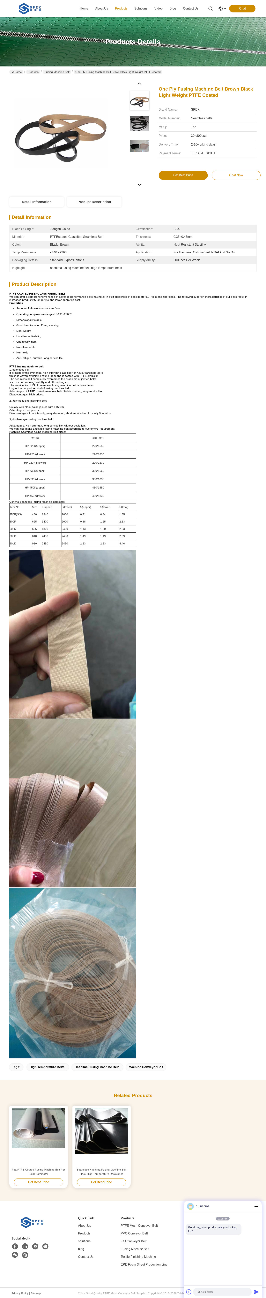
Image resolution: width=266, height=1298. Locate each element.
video (158, 8)
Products (33, 71)
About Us (84, 1225)
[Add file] (189, 1292)
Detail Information (37, 202)
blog (173, 8)
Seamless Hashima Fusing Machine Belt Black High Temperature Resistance (101, 1171)
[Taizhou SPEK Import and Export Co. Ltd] (30, 8)
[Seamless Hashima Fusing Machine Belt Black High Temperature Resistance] (102, 1136)
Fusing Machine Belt (57, 71)
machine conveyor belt (146, 1067)
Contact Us (85, 1256)
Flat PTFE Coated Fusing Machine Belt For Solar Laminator (38, 1171)
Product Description (94, 202)
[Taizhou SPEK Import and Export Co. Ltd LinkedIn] (25, 1246)
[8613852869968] (45, 1246)
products (121, 8)
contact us (190, 8)
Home (84, 8)
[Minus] (256, 1206)
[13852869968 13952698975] (25, 1255)
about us (101, 8)
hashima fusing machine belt (97, 1067)
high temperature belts (47, 1067)
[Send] (256, 1292)
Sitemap (36, 1293)
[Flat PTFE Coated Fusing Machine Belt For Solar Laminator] (38, 1136)
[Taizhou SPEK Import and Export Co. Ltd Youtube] (35, 1246)
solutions (140, 8)
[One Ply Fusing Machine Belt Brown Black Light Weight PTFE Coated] (61, 133)
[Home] (32, 1227)
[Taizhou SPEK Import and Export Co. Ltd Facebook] (14, 1246)
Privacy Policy (19, 1293)
